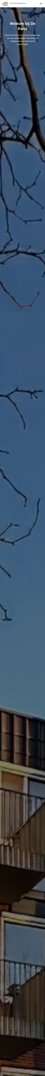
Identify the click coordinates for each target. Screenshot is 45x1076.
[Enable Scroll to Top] (41, 1071)
